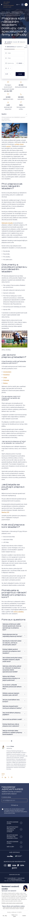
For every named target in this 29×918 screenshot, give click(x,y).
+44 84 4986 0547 (12, 878)
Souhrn (4, 114)
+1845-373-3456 (21, 878)
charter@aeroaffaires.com (16, 879)
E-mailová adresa (6, 797)
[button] (14, 627)
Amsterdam (7, 372)
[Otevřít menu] (26, 4)
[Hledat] (22, 4)
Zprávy (8, 12)
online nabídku (18, 611)
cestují (8, 146)
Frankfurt (6, 374)
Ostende (6, 380)
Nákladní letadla (7, 223)
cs (17, 4)
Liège (5, 377)
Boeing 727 (5, 512)
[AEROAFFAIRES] (1, 4)
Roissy (5, 383)
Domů (3, 12)
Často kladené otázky (17, 12)
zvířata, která (19, 144)
